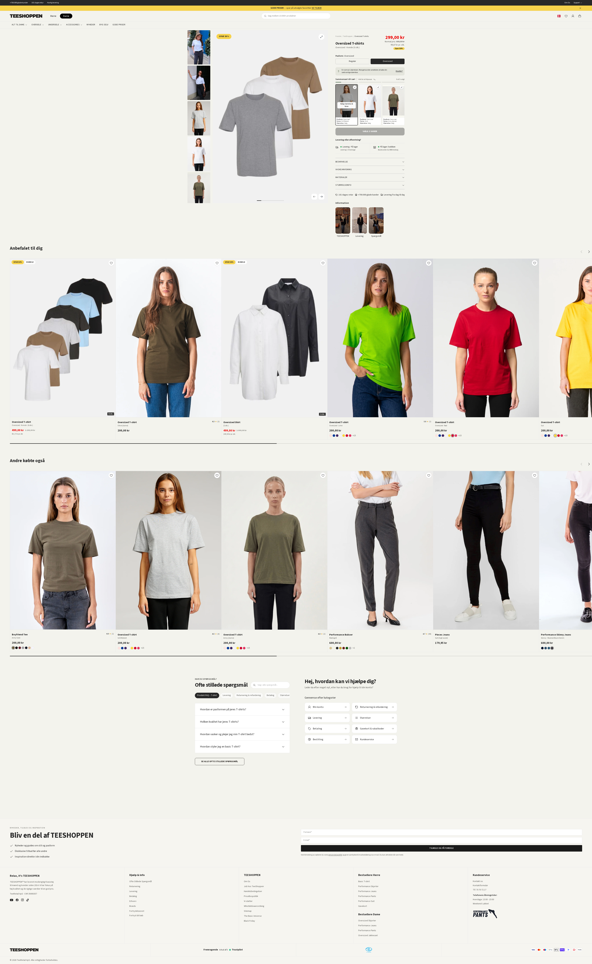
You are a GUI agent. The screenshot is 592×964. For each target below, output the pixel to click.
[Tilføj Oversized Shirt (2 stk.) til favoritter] (323, 263)
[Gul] (343, 435)
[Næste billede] (112, 338)
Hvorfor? (399, 71)
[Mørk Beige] (340, 648)
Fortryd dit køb (136, 915)
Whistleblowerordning (254, 906)
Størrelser (285, 695)
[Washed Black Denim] (552, 648)
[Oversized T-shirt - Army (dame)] (274, 550)
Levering (227, 695)
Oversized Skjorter (367, 920)
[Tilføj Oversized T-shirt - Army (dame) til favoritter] (323, 475)
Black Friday (249, 921)
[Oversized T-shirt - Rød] (486, 338)
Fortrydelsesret (136, 911)
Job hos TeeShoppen (254, 886)
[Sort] (16, 647)
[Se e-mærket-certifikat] (368, 949)
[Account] (572, 16)
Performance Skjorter (368, 886)
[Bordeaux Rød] (19, 647)
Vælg (64, 413)
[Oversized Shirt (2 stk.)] (274, 338)
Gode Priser (119, 24)
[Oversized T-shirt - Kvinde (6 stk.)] (63, 338)
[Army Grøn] (13, 647)
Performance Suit (366, 901)
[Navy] (26, 647)
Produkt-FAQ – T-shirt (207, 695)
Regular (352, 61)
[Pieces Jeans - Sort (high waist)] (486, 550)
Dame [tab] (66, 16)
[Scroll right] (589, 252)
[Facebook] (17, 900)
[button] (346, 104)
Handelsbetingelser (253, 891)
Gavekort (362, 906)
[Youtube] (11, 900)
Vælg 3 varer (370, 131)
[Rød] (346, 435)
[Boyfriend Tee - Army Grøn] (63, 550)
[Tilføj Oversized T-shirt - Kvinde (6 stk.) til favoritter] (111, 263)
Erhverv (132, 901)
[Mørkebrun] (343, 648)
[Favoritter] (566, 16)
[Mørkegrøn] (346, 648)
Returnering (134, 886)
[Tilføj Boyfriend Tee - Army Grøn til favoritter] (111, 475)
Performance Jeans (367, 891)
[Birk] (334, 648)
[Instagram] (22, 900)
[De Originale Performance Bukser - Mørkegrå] (380, 550)
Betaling (270, 695)
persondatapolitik (335, 855)
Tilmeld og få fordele (441, 848)
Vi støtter (248, 901)
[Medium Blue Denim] (548, 648)
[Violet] (337, 435)
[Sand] (29, 647)
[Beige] (330, 648)
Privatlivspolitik (251, 896)
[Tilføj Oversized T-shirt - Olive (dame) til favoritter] (217, 263)
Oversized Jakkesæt (368, 935)
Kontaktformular (480, 885)
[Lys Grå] (350, 648)
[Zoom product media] (321, 37)
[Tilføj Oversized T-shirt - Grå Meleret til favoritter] (217, 475)
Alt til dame (18, 24)
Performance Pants (367, 896)
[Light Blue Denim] (545, 648)
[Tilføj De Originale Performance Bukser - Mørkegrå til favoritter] (429, 475)
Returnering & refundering (249, 695)
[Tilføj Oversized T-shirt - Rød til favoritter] (534, 263)
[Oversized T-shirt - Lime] (380, 338)
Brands (132, 906)
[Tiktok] (27, 900)
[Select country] (559, 16)
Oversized (388, 61)
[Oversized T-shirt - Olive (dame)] (169, 338)
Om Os (567, 3)
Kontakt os (478, 881)
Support (577, 3)
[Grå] (23, 647)
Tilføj (170, 413)
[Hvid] (340, 435)
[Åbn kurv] (579, 16)
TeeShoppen (348, 36)
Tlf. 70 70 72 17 (479, 889)
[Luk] (580, 8)
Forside (338, 36)
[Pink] (350, 435)
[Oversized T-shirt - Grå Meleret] (169, 550)
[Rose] (330, 435)
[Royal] (334, 435)
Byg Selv (103, 24)
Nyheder (91, 24)
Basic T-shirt (364, 881)
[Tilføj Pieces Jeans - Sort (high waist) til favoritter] (534, 475)
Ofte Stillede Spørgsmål (140, 881)
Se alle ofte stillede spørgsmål (219, 761)
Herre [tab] (53, 16)
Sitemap (248, 911)
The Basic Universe (253, 916)
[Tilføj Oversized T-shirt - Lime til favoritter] (429, 263)
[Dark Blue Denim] (542, 648)
